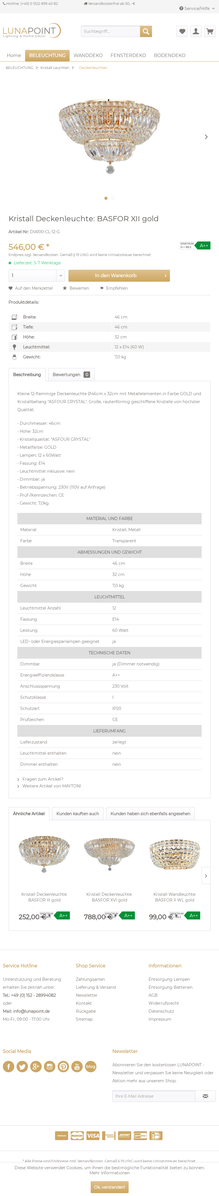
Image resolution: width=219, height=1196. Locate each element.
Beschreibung (27, 374)
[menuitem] (116, 31)
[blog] (90, 1066)
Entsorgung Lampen (169, 979)
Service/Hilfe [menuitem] (197, 8)
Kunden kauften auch (77, 813)
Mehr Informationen (110, 1172)
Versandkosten (45, 255)
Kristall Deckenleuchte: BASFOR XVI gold (109, 897)
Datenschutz (161, 1011)
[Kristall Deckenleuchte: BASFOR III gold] (44, 854)
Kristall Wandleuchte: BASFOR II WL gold (174, 897)
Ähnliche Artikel (29, 813)
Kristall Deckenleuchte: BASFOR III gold (44, 897)
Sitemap (84, 1019)
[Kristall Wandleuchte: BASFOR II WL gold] (174, 854)
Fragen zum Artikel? (42, 779)
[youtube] (77, 1066)
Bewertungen (70, 374)
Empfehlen (116, 288)
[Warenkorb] (210, 31)
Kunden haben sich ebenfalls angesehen (150, 813)
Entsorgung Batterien (170, 987)
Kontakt (84, 1003)
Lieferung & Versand (96, 987)
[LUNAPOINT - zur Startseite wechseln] (33, 34)
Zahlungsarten (90, 979)
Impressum (160, 1019)
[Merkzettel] (182, 31)
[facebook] (8, 1066)
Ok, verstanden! (109, 1187)
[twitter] (22, 1066)
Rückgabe (86, 1011)
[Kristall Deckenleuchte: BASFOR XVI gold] (109, 854)
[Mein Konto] (196, 31)
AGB (153, 995)
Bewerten (79, 288)
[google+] (36, 1066)
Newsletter (87, 995)
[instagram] (49, 1066)
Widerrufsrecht (164, 1003)
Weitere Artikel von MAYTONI (51, 786)
